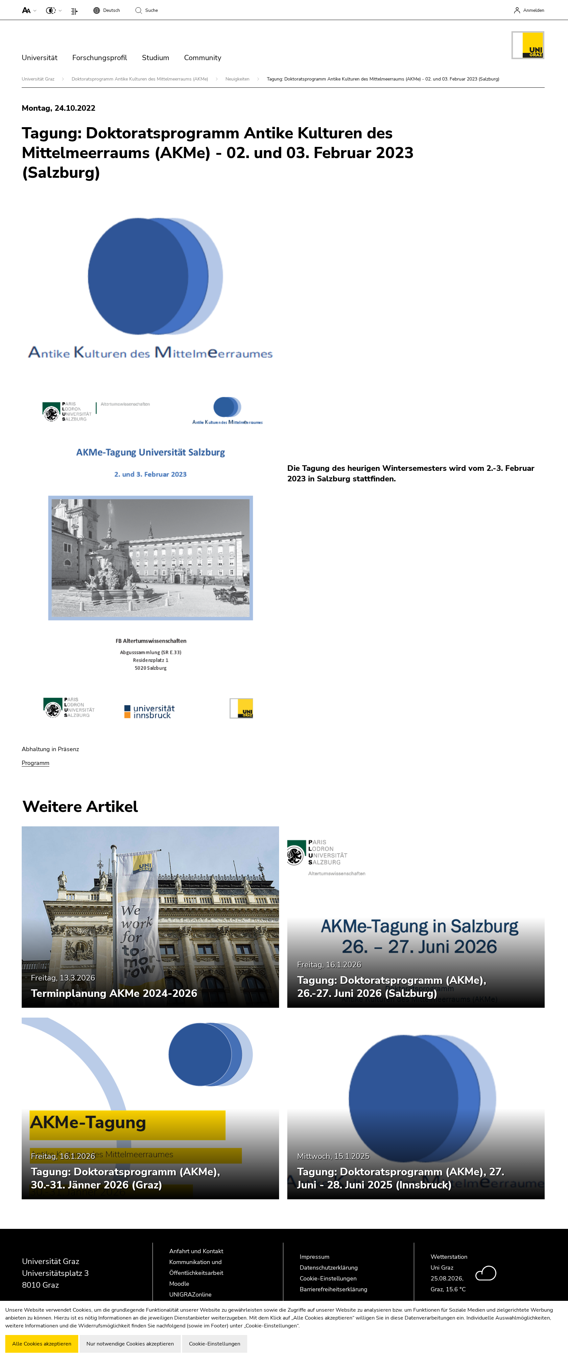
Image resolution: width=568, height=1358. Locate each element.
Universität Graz (39, 79)
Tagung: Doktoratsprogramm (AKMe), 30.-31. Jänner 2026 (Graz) (125, 1178)
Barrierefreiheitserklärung (333, 1289)
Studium (155, 58)
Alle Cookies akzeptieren (41, 1343)
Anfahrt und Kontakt (196, 1251)
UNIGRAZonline (190, 1295)
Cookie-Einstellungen (328, 1278)
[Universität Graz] (527, 46)
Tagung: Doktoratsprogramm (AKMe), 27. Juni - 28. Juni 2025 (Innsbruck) (400, 1178)
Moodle (179, 1284)
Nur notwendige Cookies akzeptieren (130, 1343)
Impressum (314, 1257)
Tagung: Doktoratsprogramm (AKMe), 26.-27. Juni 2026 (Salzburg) (391, 987)
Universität (40, 58)
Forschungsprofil (99, 58)
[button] (28, 10)
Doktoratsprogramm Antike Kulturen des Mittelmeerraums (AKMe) (140, 79)
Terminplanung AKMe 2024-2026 (114, 993)
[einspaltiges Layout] (76, 10)
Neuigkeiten (238, 79)
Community (202, 58)
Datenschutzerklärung (329, 1268)
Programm (35, 763)
